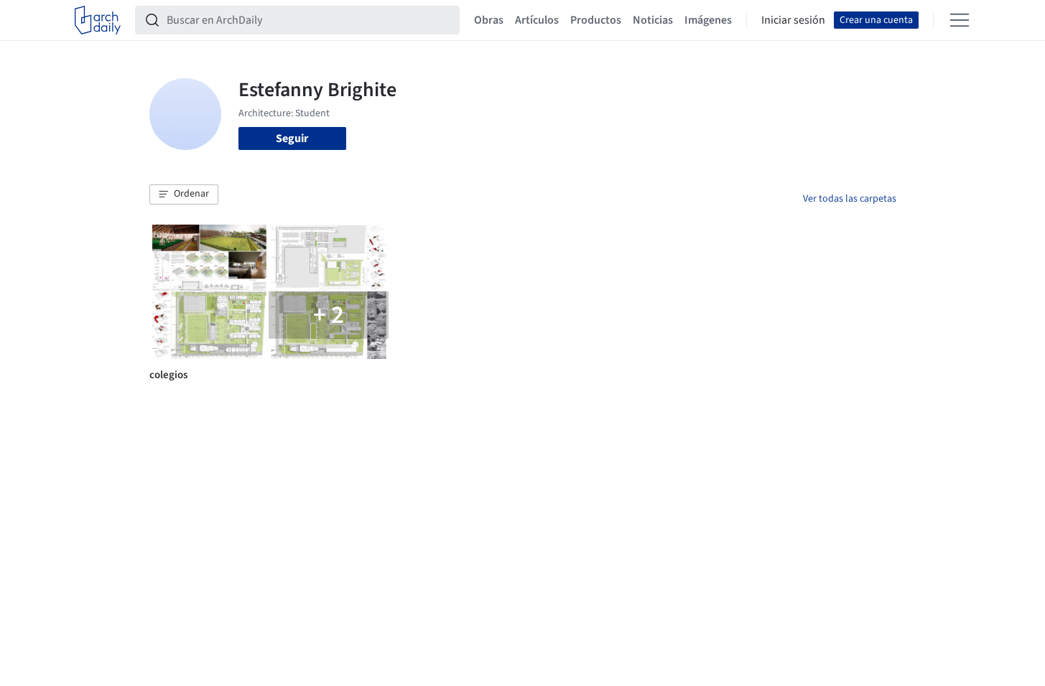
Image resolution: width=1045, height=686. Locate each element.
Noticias (653, 20)
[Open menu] (959, 20)
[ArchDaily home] (98, 20)
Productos (595, 20)
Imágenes (708, 20)
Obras (488, 20)
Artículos (537, 20)
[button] (183, 194)
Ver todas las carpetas (849, 199)
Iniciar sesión (793, 20)
